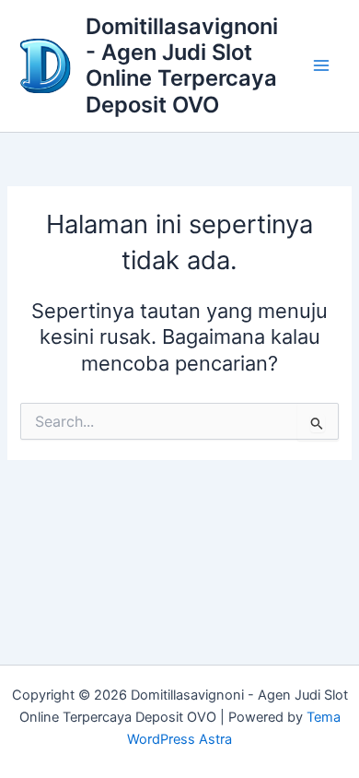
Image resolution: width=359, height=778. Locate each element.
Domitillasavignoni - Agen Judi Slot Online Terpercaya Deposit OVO (182, 65)
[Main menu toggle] (321, 66)
